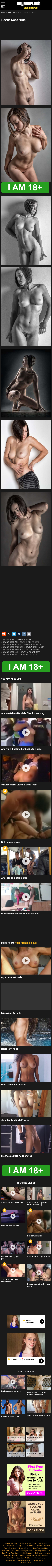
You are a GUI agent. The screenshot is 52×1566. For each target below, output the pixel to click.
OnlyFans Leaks (39, 1558)
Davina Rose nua (31, 650)
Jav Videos (30, 1546)
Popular (30, 1241)
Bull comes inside (10, 842)
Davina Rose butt (32, 645)
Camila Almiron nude (10, 1416)
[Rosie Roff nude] (26, 1032)
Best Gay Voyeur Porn (24, 1551)
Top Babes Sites (10, 1548)
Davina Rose (8, 640)
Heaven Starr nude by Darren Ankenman (36, 1393)
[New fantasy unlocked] (13, 1216)
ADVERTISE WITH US (28, 1543)
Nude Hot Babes (40, 1560)
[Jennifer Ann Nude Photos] (26, 1103)
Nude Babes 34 (24, 1548)
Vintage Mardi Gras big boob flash (19, 784)
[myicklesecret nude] (26, 961)
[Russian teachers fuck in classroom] (26, 897)
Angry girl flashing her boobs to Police (21, 749)
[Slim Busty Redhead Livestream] (13, 1270)
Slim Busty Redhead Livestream (9, 1280)
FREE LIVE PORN (8, 1546)
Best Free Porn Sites (40, 1548)
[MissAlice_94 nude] (26, 996)
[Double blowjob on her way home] (39, 1272)
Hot (4, 1210)
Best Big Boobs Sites (42, 1551)
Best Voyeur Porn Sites (10, 1553)
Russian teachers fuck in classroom (20, 913)
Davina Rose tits (30, 655)
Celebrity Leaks (26, 1553)
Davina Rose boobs (30, 642)
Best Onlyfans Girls (24, 1560)
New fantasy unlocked (10, 1225)
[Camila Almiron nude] (13, 1407)
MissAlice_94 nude (11, 1013)
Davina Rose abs (25, 640)
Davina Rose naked (12, 650)
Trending (5, 791)
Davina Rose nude (11, 652)
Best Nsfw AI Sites (24, 1558)
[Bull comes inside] (26, 814)
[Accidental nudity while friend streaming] (26, 696)
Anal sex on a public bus (14, 877)
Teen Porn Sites (7, 1551)
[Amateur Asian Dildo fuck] (13, 1193)
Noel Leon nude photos (13, 1084)
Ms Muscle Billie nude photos (16, 1155)
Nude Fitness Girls (26, 943)
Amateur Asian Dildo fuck (12, 1202)
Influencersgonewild (42, 1553)
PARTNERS (43, 1543)
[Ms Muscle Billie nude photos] (26, 1139)
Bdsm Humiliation (43, 1546)
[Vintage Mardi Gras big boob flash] (26, 768)
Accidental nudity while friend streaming (22, 713)
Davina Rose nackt (35, 647)
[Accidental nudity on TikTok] (39, 1247)
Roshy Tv (20, 1546)
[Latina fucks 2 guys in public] (13, 1247)
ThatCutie (10, 1558)
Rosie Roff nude (9, 1048)
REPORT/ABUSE (11, 1543)
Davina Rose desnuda (13, 647)
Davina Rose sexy (11, 655)
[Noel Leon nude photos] (26, 1068)
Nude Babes (10, 1560)
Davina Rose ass (11, 642)
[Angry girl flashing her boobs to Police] (26, 732)
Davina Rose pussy (31, 652)
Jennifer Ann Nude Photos (15, 1120)
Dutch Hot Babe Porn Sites (14, 1555)
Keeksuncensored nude (11, 1391)
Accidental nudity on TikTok (39, 1256)
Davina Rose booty (12, 645)
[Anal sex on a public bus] (26, 861)
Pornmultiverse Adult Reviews (37, 1555)
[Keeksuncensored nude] (13, 1382)
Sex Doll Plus (26, 1563)
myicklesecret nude (11, 977)
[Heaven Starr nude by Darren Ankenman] (39, 1382)
